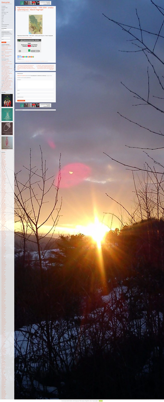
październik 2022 (3, 207)
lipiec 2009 (3, 397)
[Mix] (28, 57)
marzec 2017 (3, 287)
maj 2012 (2, 356)
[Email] (33, 57)
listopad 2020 (3, 234)
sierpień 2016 (3, 295)
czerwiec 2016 (3, 298)
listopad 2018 (3, 263)
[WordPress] (30, 57)
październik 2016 (3, 293)
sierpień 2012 (3, 353)
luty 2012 (2, 360)
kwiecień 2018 (3, 271)
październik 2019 (3, 250)
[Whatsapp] (25, 57)
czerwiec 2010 (3, 384)
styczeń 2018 (3, 275)
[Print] (31, 57)
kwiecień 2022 (3, 214)
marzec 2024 (3, 186)
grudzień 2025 (3, 161)
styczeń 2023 (3, 203)
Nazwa (18, 90)
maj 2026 (2, 155)
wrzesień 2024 (3, 179)
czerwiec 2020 (3, 240)
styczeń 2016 (3, 304)
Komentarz (19, 79)
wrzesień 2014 (3, 323)
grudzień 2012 (3, 348)
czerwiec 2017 (3, 283)
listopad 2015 (3, 306)
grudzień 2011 (3, 362)
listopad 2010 (3, 378)
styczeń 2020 (3, 246)
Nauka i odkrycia (3, 13)
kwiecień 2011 (3, 372)
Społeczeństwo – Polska (4, 12)
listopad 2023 (3, 191)
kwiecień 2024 (3, 185)
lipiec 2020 (3, 239)
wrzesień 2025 (3, 165)
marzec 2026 (3, 158)
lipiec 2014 (3, 325)
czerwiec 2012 (3, 355)
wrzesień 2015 (3, 308)
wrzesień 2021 (3, 222)
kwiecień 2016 (3, 300)
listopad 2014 (3, 320)
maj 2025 (2, 170)
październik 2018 (3, 264)
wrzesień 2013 (3, 337)
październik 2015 (3, 307)
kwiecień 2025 (3, 171)
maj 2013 (2, 342)
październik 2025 (3, 164)
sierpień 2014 (3, 324)
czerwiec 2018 (3, 269)
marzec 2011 (3, 373)
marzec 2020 (3, 244)
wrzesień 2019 (3, 251)
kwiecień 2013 (3, 343)
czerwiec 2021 (3, 226)
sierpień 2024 (3, 180)
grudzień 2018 (3, 262)
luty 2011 (2, 374)
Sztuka (2, 18)
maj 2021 (2, 227)
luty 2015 (2, 317)
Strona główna (3, 6)
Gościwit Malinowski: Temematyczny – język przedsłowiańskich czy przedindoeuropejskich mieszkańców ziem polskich (6, 48)
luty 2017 (2, 288)
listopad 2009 (3, 392)
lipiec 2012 (3, 354)
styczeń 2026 (3, 160)
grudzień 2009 (3, 391)
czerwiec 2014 (3, 326)
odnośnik (43, 61)
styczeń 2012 (3, 361)
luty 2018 (2, 274)
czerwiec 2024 (3, 183)
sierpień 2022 (3, 209)
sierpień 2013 (3, 338)
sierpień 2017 (3, 281)
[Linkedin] (26, 57)
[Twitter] (21, 57)
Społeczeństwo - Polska (29, 61)
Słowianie (2, 10)
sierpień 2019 (3, 252)
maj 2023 (2, 198)
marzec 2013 (3, 344)
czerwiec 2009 (3, 398)
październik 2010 (3, 379)
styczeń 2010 (3, 390)
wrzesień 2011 (3, 366)
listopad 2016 (3, 292)
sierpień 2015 (3, 310)
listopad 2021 (3, 220)
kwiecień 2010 (3, 386)
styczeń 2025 (3, 174)
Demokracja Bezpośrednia (5, 24)
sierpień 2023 (3, 195)
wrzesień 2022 (3, 208)
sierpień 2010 (3, 381)
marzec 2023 (3, 201)
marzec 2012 (3, 359)
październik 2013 (3, 336)
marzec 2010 (3, 387)
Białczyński (5, 2)
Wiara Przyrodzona (4, 26)
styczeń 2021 (3, 232)
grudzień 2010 (3, 377)
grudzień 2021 (3, 219)
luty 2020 (2, 245)
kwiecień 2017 (3, 286)
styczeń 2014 (3, 332)
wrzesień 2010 (3, 380)
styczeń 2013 (3, 347)
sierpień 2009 (3, 396)
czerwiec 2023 (3, 197)
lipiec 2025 (3, 167)
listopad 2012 (3, 349)
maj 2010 (2, 385)
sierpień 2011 (3, 367)
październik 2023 (3, 192)
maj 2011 (2, 371)
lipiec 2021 (3, 225)
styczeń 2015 (3, 318)
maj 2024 (2, 184)
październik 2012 (3, 350)
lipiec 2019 (3, 253)
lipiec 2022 (3, 210)
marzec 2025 (3, 172)
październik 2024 (3, 178)
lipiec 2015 (3, 311)
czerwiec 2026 (3, 154)
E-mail (18, 93)
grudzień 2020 (3, 233)
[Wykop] (20, 57)
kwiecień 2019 (3, 257)
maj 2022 (2, 213)
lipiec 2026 (3, 153)
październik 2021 (3, 221)
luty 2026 (2, 159)
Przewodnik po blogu (4, 7)
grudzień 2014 (3, 319)
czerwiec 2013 (3, 341)
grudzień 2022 (3, 204)
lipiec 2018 (3, 268)
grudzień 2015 (3, 305)
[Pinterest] (23, 57)
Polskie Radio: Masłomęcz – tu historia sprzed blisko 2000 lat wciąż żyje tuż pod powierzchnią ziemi (7, 81)
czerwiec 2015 (3, 312)
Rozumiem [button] (100, 400)
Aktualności (3, 9)
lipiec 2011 (3, 368)
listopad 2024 (3, 177)
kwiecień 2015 (3, 314)
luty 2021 (2, 231)
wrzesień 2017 (3, 280)
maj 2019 (2, 256)
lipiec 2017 (3, 282)
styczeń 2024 (3, 189)
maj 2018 (2, 270)
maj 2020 (2, 241)
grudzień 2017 (3, 276)
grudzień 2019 (3, 247)
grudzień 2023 (3, 190)
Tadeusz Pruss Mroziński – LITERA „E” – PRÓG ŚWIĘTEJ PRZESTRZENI (6, 53)
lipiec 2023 (3, 196)
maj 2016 (2, 299)
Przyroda (2, 15)
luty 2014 (2, 331)
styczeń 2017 (3, 289)
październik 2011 (3, 365)
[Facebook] (18, 57)
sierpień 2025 (3, 166)
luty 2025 (2, 173)
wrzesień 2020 (3, 237)
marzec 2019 (3, 258)
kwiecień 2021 (3, 228)
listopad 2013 (3, 335)
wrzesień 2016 (3, 294)
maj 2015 (2, 313)
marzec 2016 (3, 301)
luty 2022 (2, 216)
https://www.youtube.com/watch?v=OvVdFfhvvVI (24, 37)
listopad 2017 (3, 277)
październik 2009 (3, 393)
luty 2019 (2, 259)
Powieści (2, 16)
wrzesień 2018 (3, 265)
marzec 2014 (3, 330)
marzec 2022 (3, 215)
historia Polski (38, 61)
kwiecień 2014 (3, 329)
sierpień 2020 (3, 238)
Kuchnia (2, 21)
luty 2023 (2, 202)
